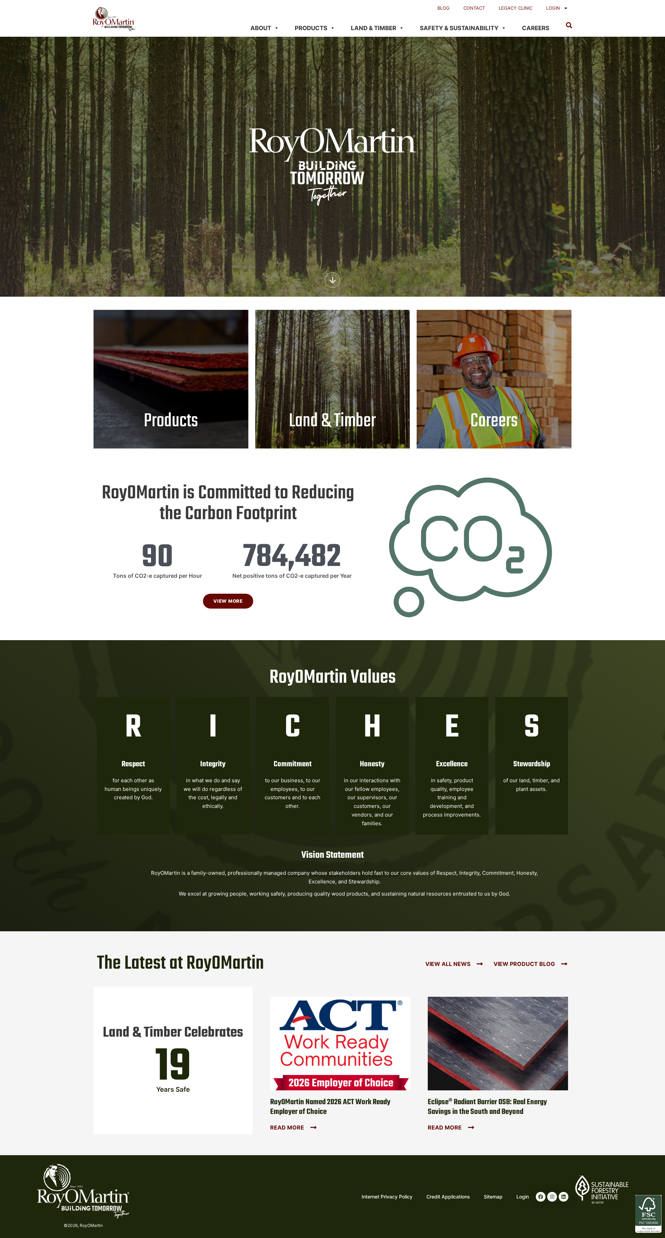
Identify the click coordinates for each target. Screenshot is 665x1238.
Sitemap (493, 1197)
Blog (443, 8)
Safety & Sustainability (459, 28)
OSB (171, 365)
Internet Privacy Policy (387, 1197)
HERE (291, 403)
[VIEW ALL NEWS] (479, 963)
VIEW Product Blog (524, 963)
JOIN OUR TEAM (494, 390)
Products (311, 28)
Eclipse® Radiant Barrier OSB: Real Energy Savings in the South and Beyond (487, 1107)
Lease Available (332, 354)
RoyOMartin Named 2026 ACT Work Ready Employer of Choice (330, 1107)
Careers (535, 28)
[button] (569, 25)
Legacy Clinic (515, 8)
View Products (171, 412)
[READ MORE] (313, 1127)
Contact (474, 8)
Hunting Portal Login (332, 363)
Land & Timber (373, 28)
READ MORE (287, 1127)
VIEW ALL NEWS (447, 963)
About (260, 28)
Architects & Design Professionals (171, 392)
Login (553, 8)
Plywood (171, 374)
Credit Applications (448, 1197)
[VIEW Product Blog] (564, 963)
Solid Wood (170, 383)
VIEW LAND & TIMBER (332, 422)
